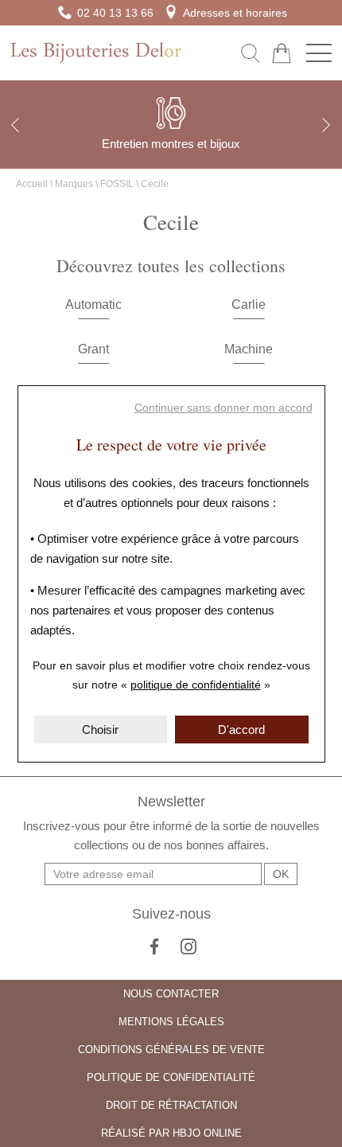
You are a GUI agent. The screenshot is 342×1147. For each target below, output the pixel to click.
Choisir (100, 729)
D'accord (241, 729)
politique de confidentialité (195, 684)
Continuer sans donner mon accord (223, 407)
